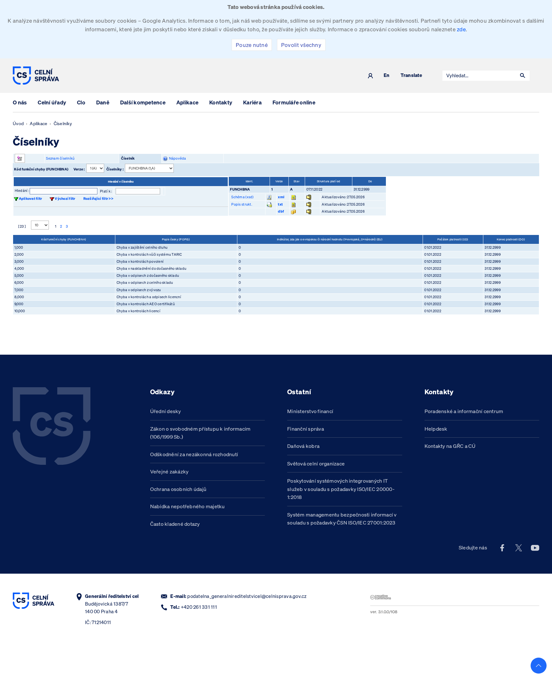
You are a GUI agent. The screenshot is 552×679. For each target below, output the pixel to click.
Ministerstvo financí (310, 411)
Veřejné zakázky (169, 471)
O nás (20, 102)
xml (281, 197)
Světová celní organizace (316, 463)
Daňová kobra (303, 445)
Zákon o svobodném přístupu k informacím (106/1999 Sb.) (200, 433)
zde (461, 29)
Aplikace (187, 102)
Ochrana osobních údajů (178, 489)
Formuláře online (293, 102)
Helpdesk (436, 428)
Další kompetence (142, 102)
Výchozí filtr (65, 198)
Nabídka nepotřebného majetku (187, 506)
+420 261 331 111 (199, 607)
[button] (523, 76)
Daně (102, 102)
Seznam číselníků (60, 158)
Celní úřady (52, 102)
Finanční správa (305, 428)
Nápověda (176, 158)
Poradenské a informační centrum (464, 411)
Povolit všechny (301, 45)
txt (280, 204)
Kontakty (220, 102)
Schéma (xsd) (242, 197)
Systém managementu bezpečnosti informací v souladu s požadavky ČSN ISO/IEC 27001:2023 (342, 518)
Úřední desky (165, 411)
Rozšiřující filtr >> (98, 198)
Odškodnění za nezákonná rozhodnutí (194, 454)
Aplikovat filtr (30, 198)
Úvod (18, 123)
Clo (81, 102)
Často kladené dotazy (175, 523)
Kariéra (252, 102)
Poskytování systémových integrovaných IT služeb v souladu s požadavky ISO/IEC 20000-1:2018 (341, 489)
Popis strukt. (241, 204)
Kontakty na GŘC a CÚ (450, 445)
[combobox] (479, 76)
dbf (281, 211)
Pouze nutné (252, 45)
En (387, 75)
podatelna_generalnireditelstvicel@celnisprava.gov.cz (246, 596)
